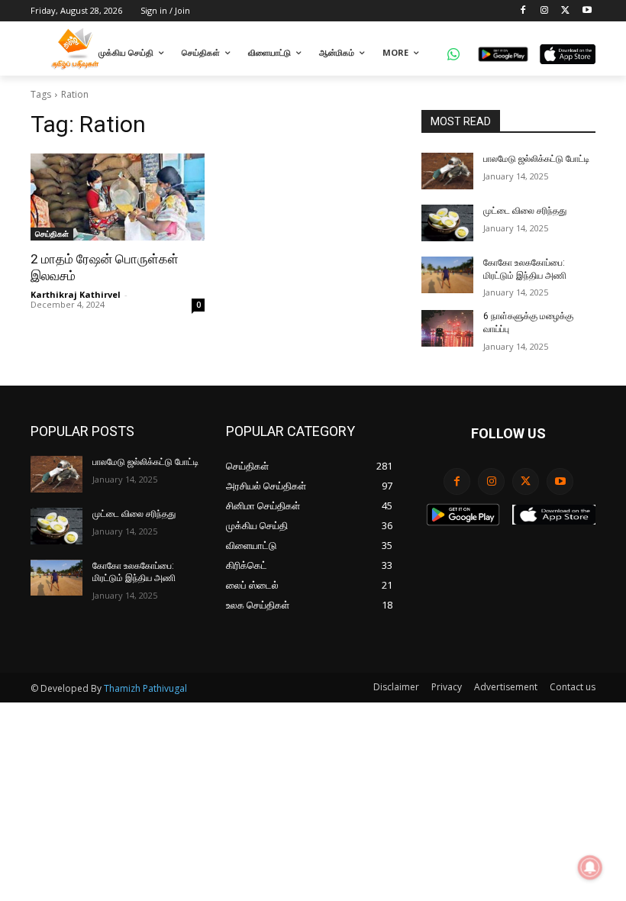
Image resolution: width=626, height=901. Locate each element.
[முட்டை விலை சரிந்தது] (447, 223)
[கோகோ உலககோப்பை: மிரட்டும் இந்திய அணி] (447, 275)
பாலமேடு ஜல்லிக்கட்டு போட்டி (536, 158)
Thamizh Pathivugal (145, 688)
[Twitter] (565, 11)
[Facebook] (523, 11)
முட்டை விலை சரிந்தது (524, 210)
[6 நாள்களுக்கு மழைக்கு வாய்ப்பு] (447, 328)
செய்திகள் (52, 233)
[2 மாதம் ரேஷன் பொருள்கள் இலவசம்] (118, 197)
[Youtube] (586, 11)
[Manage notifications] (590, 867)
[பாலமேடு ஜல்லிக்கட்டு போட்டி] (447, 171)
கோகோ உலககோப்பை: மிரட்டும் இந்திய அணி (134, 572)
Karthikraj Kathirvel (76, 294)
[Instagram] (544, 11)
